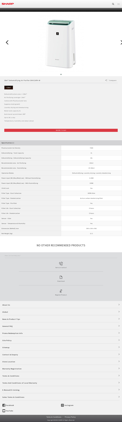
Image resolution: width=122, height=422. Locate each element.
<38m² (8, 87)
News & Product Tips (11, 319)
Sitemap (6, 347)
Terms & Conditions (10, 376)
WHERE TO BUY (61, 130)
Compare (113, 80)
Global (5, 312)
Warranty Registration (12, 369)
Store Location (8, 362)
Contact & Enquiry (10, 355)
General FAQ (7, 326)
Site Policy (7, 340)
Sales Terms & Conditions (13, 397)
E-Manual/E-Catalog (10, 390)
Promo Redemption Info (12, 333)
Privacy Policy (70, 417)
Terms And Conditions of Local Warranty (19, 383)
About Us (6, 305)
